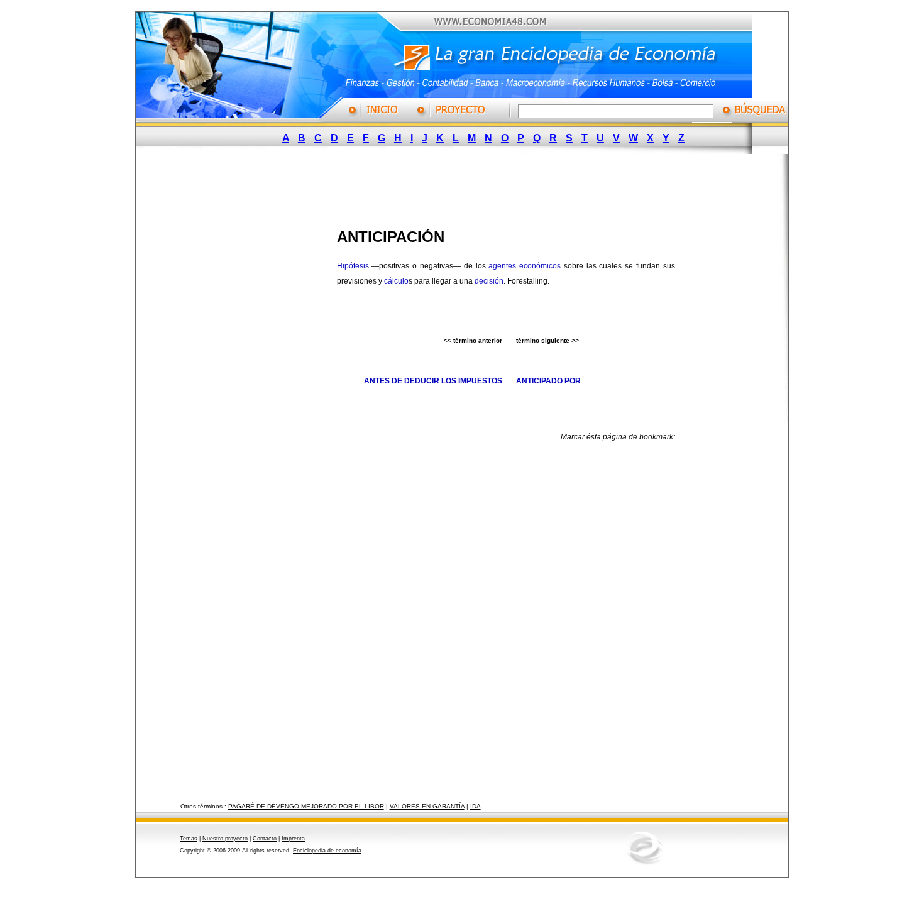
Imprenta (293, 838)
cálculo (396, 281)
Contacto (265, 838)
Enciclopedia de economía (327, 850)
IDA (475, 806)
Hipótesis (353, 266)
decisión (489, 281)
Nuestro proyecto (225, 838)
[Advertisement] (452, 187)
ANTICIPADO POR (548, 381)
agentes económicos (524, 266)
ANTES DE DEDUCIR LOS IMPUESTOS (433, 381)
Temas (188, 838)
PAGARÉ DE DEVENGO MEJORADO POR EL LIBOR (306, 806)
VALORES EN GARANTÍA (427, 806)
